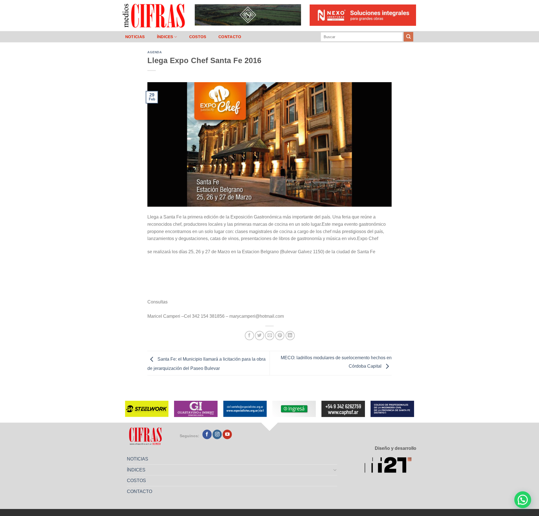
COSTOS (197, 36)
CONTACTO (229, 36)
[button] (522, 499)
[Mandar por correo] (269, 335)
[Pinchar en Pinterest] (279, 335)
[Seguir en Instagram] (217, 434)
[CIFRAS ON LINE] (154, 15)
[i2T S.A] (390, 466)
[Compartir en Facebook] (249, 335)
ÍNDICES (165, 36)
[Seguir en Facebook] (207, 434)
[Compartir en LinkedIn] (290, 335)
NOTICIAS (135, 36)
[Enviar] (408, 37)
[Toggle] (335, 469)
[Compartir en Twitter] (259, 335)
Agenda (154, 52)
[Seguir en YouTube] (227, 434)
